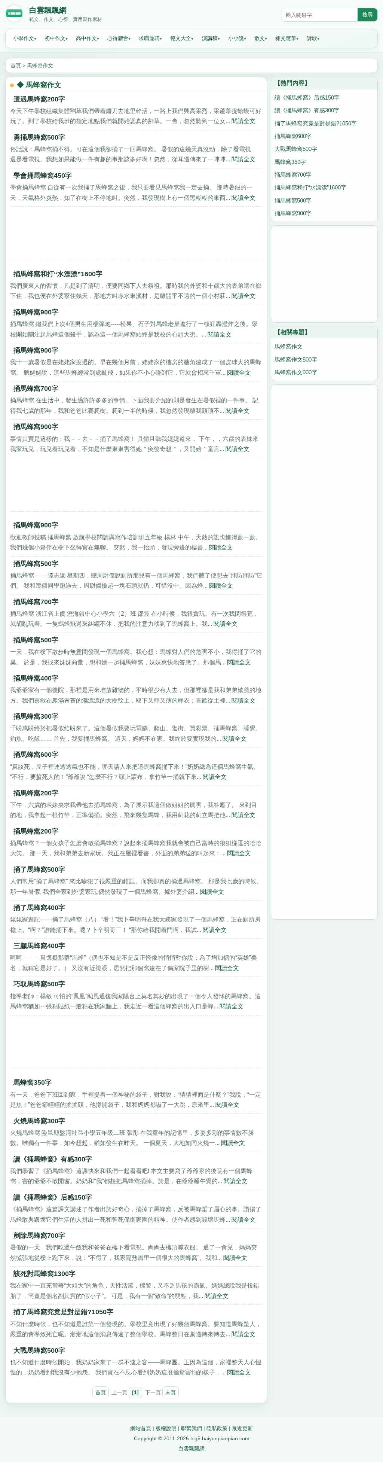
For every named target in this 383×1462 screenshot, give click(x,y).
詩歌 (312, 38)
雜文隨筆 (285, 38)
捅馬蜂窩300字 (35, 716)
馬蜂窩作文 (40, 65)
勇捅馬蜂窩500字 (39, 137)
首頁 (15, 65)
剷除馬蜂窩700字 (39, 1235)
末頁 (170, 1392)
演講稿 (210, 38)
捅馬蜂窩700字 (35, 388)
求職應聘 (149, 38)
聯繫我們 (191, 1428)
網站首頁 (140, 1428)
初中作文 (55, 38)
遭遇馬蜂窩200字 (39, 99)
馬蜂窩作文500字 (296, 359)
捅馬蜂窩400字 (35, 678)
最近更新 (242, 1428)
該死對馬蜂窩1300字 (44, 1273)
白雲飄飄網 (48, 10)
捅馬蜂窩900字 (35, 312)
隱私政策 (216, 1428)
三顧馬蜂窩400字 (39, 946)
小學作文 (23, 38)
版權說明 (166, 1428)
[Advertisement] (136, 236)
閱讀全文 (243, 121)
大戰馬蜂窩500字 (39, 1350)
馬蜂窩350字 (32, 1082)
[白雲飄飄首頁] (14, 14)
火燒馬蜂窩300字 (39, 1121)
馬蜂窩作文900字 (296, 372)
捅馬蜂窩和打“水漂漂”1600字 (57, 274)
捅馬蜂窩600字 (35, 754)
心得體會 (117, 38)
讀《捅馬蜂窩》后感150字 (52, 1197)
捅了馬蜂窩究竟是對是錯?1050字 (63, 1312)
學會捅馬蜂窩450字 (42, 175)
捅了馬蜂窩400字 (39, 907)
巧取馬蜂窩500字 (39, 984)
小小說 (236, 38)
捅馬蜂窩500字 (35, 563)
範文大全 (180, 38)
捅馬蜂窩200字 (35, 793)
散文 (259, 38)
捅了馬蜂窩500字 (39, 869)
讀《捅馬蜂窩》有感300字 (52, 1159)
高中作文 (86, 38)
